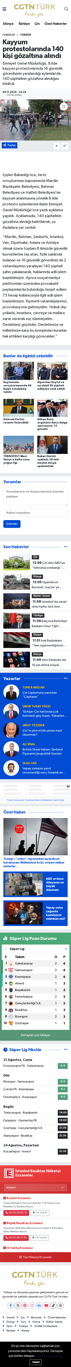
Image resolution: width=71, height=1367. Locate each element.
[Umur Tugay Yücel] (11, 711)
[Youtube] (46, 1305)
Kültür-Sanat (41, 596)
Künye (25, 1330)
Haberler (9, 35)
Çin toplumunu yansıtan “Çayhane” (39, 695)
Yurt (23, 1321)
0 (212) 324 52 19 (18, 1213)
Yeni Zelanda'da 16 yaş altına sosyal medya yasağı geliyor (49, 662)
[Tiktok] (53, 1305)
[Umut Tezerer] (11, 730)
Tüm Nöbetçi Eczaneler (37, 1257)
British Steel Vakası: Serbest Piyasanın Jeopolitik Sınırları (42, 751)
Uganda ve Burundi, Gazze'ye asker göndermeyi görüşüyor (45, 585)
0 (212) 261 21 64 (17, 1238)
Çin (37, 24)
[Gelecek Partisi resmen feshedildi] (18, 407)
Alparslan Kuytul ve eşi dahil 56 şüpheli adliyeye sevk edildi (51, 385)
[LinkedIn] (39, 1305)
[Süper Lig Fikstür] (66, 1050)
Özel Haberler (55, 24)
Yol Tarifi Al (41, 1213)
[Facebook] (10, 1305)
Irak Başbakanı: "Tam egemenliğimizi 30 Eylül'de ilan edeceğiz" (47, 643)
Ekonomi (36, 1317)
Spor (10, 1326)
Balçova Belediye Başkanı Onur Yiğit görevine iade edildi (49, 624)
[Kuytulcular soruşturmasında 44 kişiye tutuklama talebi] (18, 370)
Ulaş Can (29, 763)
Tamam (35, 1362)
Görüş (36, 1321)
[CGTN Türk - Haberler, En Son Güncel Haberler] (35, 9)
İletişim (11, 1330)
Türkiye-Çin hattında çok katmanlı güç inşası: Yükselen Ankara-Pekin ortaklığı (43, 714)
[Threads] (60, 1305)
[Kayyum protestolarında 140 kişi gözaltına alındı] (35, 120)
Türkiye (24, 24)
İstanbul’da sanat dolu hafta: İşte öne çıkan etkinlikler (49, 604)
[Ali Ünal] (11, 749)
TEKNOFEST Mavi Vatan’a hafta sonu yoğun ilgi (16, 459)
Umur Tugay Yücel (36, 706)
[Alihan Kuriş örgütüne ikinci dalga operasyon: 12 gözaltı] (52, 407)
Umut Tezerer (33, 725)
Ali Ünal (28, 744)
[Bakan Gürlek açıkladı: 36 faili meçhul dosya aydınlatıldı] (52, 444)
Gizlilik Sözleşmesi (46, 1326)
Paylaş (12, 145)
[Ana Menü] (4, 9)
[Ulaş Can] (11, 768)
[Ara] (66, 9)
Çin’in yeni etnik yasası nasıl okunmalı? (42, 732)
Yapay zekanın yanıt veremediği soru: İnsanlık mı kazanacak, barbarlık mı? (42, 771)
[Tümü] (66, 547)
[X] (18, 1305)
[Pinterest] (25, 1305)
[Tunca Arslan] (11, 692)
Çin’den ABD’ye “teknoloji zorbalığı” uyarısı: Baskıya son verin (49, 565)
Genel (10, 1317)
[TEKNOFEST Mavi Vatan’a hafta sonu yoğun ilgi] (18, 444)
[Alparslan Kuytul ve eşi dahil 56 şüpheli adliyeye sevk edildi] (52, 370)
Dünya (8, 24)
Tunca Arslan (33, 687)
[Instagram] (32, 1305)
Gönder (12, 524)
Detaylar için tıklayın (35, 1035)
